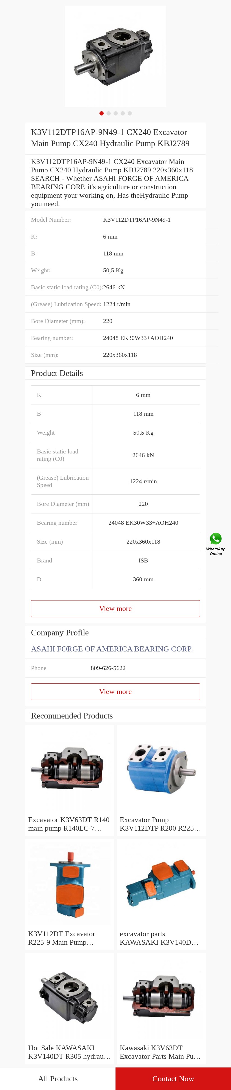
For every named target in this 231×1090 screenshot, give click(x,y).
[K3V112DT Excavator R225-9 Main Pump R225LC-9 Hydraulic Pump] (69, 925)
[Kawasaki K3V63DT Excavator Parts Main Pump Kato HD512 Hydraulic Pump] (161, 1039)
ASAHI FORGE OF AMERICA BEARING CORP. (112, 648)
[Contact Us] (216, 545)
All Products (58, 1078)
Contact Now (173, 1078)
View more (115, 608)
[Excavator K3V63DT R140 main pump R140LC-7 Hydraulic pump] (69, 811)
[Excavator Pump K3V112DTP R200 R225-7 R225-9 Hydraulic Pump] (161, 811)
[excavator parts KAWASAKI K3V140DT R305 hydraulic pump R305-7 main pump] (161, 925)
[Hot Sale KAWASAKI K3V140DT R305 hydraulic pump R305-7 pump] (69, 1039)
